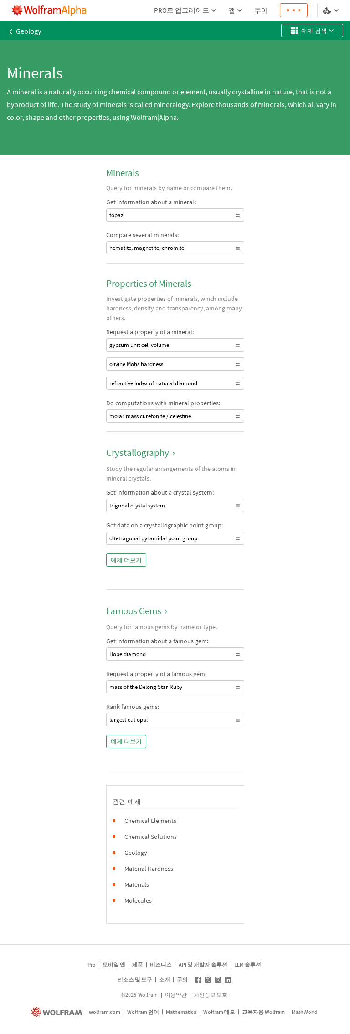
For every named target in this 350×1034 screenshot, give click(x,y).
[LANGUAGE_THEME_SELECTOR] (331, 10)
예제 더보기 (126, 560)
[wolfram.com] (58, 1012)
